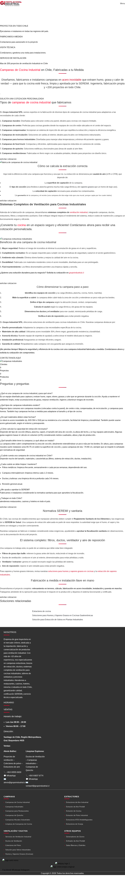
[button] (62, 393)
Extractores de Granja (74, 824)
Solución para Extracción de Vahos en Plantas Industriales (57, 620)
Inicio (46, 16)
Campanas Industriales (14, 807)
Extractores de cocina (41, 611)
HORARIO (9, 702)
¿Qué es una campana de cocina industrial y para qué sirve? (26, 393)
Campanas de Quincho (14, 815)
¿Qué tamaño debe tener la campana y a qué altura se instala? (27, 441)
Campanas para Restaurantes (17, 811)
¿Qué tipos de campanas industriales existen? (20, 405)
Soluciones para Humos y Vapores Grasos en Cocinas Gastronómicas (62, 615)
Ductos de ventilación (11, 558)
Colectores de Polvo (13, 845)
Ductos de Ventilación (13, 841)
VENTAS (8, 709)
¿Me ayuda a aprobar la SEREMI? (15, 490)
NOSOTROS (10, 632)
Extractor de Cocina (73, 811)
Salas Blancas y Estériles (75, 845)
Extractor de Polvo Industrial (77, 815)
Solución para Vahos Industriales (18, 850)
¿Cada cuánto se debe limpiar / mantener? (18, 464)
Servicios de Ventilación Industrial (18, 837)
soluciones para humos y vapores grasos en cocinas (71, 571)
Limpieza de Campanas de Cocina (18, 824)
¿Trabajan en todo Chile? (11, 498)
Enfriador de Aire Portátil (75, 841)
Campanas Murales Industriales (17, 820)
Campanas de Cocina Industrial (17, 802)
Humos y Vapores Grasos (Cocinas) (19, 854)
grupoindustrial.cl (76, 273)
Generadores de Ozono (75, 837)
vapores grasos (87, 187)
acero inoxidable (71, 79)
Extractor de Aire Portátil (75, 807)
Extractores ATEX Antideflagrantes (79, 820)
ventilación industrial (79, 212)
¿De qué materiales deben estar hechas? (18, 417)
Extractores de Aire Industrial (77, 802)
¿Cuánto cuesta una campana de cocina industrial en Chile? (26, 456)
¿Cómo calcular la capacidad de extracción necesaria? (24, 429)
